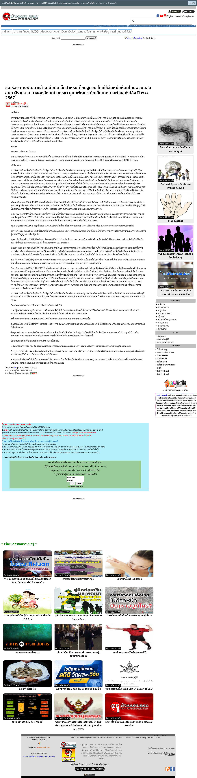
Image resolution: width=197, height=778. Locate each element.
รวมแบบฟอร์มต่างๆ (165, 342)
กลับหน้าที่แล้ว (149, 38)
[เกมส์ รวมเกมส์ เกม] (113, 33)
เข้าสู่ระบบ (161, 336)
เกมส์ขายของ (187, 400)
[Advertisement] (78, 66)
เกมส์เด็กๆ (165, 403)
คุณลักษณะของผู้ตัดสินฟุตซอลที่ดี (129, 652)
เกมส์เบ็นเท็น (171, 413)
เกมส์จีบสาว (163, 413)
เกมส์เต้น (166, 400)
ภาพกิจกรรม (163, 326)
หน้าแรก (161, 304)
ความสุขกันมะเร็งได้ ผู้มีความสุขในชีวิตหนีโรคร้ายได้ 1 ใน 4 (27, 617)
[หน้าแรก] (6, 33)
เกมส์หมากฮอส (186, 398)
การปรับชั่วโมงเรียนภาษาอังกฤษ (78, 579)
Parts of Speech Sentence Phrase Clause (175, 186)
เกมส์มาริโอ (184, 411)
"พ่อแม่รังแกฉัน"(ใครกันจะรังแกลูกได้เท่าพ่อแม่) (175, 255)
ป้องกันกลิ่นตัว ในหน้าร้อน (129, 579)
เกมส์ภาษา (186, 395)
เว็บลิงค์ (161, 317)
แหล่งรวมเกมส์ (163, 371)
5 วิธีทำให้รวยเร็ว (27, 689)
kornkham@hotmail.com (64, 452)
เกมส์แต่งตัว (166, 398)
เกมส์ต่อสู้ (179, 395)
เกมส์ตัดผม (167, 406)
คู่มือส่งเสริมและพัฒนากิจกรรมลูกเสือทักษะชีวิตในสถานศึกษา (78, 617)
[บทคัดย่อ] (102, 33)
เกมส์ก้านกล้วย (177, 406)
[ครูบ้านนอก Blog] (35, 33)
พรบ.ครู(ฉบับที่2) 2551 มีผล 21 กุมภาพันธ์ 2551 (129, 689)
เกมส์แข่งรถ (171, 395)
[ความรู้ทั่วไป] (125, 33)
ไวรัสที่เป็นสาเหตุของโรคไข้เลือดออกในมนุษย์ (175, 149)
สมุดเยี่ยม (162, 310)
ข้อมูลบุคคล (163, 323)
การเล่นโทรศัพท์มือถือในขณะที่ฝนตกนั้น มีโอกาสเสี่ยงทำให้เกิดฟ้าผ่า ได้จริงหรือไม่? (27, 580)
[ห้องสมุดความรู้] (50, 33)
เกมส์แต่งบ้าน (178, 416)
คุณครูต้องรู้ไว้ (163, 339)
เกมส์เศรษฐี (186, 408)
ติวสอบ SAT (162, 359)
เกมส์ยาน (185, 413)
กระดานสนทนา (165, 313)
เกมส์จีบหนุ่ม (175, 411)
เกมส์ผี (166, 408)
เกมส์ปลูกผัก (174, 403)
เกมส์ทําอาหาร (187, 406)
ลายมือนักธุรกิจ (175, 221)
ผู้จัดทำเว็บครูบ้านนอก (167, 320)
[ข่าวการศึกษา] (21, 33)
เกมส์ (159, 368)
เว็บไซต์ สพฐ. (162, 349)
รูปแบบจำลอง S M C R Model (27, 722)
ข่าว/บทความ (164, 307)
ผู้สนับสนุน (162, 329)
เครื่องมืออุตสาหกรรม (166, 365)
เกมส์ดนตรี (178, 400)
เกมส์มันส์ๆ (169, 416)
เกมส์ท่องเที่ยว (176, 398)
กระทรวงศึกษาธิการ (165, 352)
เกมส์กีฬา (178, 408)
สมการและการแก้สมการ (28, 652)
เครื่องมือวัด (162, 362)
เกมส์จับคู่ (171, 408)
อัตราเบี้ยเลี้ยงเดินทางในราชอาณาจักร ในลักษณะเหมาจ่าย (129, 723)
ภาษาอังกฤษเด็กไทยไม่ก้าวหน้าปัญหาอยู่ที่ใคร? (129, 615)
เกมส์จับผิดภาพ (191, 403)
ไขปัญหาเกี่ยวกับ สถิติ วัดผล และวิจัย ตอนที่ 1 (78, 689)
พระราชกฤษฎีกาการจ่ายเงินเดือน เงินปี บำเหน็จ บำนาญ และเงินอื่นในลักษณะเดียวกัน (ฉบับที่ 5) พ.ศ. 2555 (78, 725)
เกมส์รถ (171, 400)
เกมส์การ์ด (182, 403)
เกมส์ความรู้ (187, 416)
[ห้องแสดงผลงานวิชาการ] (86, 33)
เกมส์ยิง (179, 413)
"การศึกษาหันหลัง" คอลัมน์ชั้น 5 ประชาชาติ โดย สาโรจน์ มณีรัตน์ (175, 292)
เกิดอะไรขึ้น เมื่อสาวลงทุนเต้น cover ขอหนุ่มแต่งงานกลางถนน (78, 654)
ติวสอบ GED (162, 355)
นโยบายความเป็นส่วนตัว (106, 3)
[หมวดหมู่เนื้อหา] (68, 33)
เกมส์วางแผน (165, 411)
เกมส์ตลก (160, 406)
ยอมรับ (192, 3)
